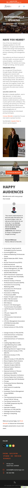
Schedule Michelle (14, 172)
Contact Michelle (8, 116)
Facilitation (13, 453)
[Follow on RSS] (13, 445)
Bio (12, 456)
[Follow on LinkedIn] (7, 445)
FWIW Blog (17, 456)
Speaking (6, 456)
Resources (7, 458)
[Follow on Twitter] (4, 445)
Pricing (5, 453)
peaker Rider (15, 121)
